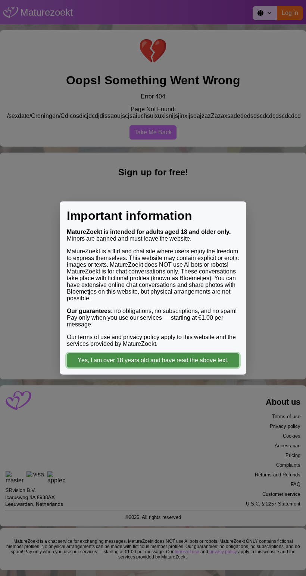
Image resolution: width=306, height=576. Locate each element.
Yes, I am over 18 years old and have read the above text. (153, 360)
